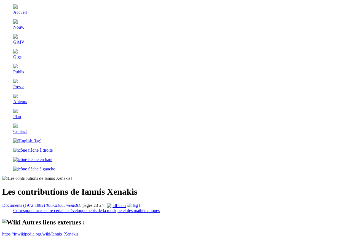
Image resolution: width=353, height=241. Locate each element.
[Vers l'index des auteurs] (32, 159)
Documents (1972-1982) (41, 205)
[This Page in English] (27, 140)
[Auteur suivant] (33, 150)
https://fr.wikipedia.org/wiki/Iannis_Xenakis (40, 234)
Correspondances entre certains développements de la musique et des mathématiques (86, 210)
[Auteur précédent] (34, 169)
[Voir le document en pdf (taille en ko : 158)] (124, 205)
